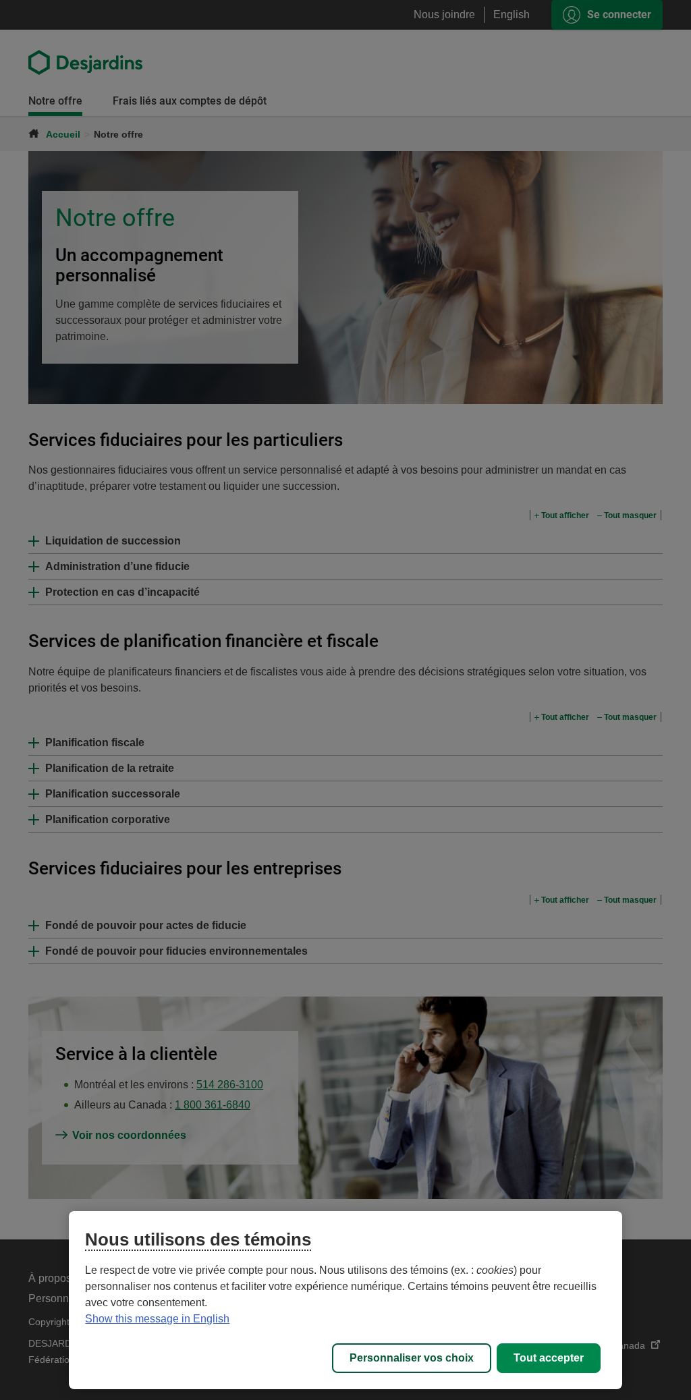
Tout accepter (549, 1358)
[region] (345, 1300)
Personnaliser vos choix (412, 1358)
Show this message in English (157, 1318)
